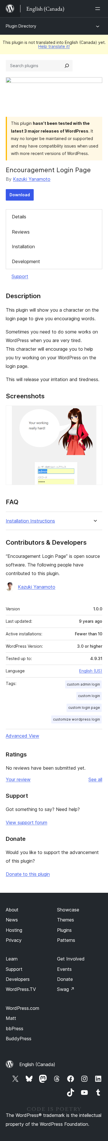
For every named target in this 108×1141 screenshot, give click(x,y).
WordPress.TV (21, 989)
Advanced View (22, 736)
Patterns (66, 940)
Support (20, 276)
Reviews (21, 232)
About (12, 910)
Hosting (14, 930)
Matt (11, 1018)
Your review (18, 779)
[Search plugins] (67, 65)
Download (20, 194)
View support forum (26, 822)
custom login (89, 696)
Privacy (14, 940)
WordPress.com (22, 1008)
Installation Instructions (30, 521)
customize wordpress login (76, 719)
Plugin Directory (21, 26)
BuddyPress (18, 1038)
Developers (18, 979)
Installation (23, 246)
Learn (12, 959)
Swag (66, 989)
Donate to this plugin (28, 874)
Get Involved (71, 959)
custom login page (84, 707)
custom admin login (83, 684)
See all (95, 779)
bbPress (14, 1028)
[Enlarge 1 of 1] (94, 413)
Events (64, 969)
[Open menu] (99, 8)
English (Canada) (37, 1064)
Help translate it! (54, 46)
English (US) (90, 670)
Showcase (68, 910)
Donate (65, 979)
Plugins (64, 930)
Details (19, 217)
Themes (65, 920)
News (12, 920)
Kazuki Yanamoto (31, 179)
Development (26, 261)
